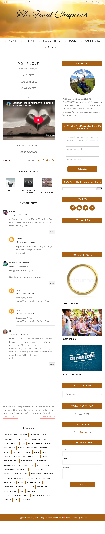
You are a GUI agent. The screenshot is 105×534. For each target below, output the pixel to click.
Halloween (47, 478)
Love (44, 435)
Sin (26, 439)
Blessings (27, 452)
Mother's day (42, 487)
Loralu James (33, 517)
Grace (19, 439)
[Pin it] (53, 160)
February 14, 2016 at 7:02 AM (25, 242)
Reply (52, 232)
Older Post (46, 416)
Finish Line (48, 474)
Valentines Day (27, 461)
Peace (23, 443)
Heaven (39, 443)
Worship (7, 500)
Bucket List (22, 469)
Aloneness (41, 461)
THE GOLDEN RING (70, 303)
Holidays (48, 443)
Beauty (7, 452)
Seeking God (33, 456)
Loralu (19, 238)
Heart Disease (9, 482)
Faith (30, 443)
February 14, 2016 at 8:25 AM (25, 293)
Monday (30, 487)
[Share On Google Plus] (48, 160)
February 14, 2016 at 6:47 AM (18, 215)
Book (6, 443)
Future (21, 448)
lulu (18, 290)
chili (16, 500)
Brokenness (9, 469)
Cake (32, 469)
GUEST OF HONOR (70, 339)
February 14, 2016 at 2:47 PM (18, 334)
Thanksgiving (9, 448)
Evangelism (36, 474)
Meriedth (20, 487)
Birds (39, 465)
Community (35, 439)
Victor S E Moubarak (19, 262)
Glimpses (29, 478)
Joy (19, 465)
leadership (25, 500)
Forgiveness (9, 439)
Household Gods (34, 482)
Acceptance (29, 465)
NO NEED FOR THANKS (71, 374)
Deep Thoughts (10, 435)
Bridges (47, 465)
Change (14, 443)
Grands (7, 456)
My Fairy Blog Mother (77, 517)
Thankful (46, 456)
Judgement (8, 487)
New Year (43, 448)
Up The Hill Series (11, 461)
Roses (22, 491)
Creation (23, 435)
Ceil (11, 331)
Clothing (40, 469)
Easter (45, 452)
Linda (12, 211)
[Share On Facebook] (43, 160)
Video (26, 495)
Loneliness (32, 448)
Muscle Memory (10, 491)
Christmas (34, 435)
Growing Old (9, 465)
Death (36, 452)
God (38, 478)
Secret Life (32, 491)
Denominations (21, 474)
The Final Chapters (52, 15)
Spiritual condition (12, 495)
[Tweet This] (38, 160)
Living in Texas (19, 456)
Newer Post (11, 416)
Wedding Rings (38, 495)
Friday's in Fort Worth (13, 478)
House (21, 482)
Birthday (16, 452)
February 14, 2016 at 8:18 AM (18, 266)
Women (50, 495)
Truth (45, 439)
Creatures (8, 474)
